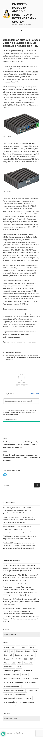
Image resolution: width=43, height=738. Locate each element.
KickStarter (18, 655)
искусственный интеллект (13, 698)
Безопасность (28, 671)
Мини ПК (26, 678)
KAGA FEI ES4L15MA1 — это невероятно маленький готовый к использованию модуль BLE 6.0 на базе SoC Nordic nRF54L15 (21, 519)
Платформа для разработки (14, 690)
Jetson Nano (25, 356)
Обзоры (35, 678)
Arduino (32, 647)
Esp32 (35, 651)
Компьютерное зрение (12, 678)
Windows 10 (28, 663)
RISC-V (18, 659)
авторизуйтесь (34, 394)
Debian (27, 651)
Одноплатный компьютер (13, 682)
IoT (11, 655)
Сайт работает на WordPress (13, 733)
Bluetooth (19, 651)
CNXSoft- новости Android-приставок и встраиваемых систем (24, 13)
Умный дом (8, 694)
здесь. (34, 342)
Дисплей (16, 674)
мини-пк (28, 698)
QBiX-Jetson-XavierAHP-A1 (23, 327)
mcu (32, 655)
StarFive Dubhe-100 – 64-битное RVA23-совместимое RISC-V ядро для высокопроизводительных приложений (17, 529)
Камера (24, 674)
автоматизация (20, 694)
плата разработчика (27, 702)
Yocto (19, 667)
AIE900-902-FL (14, 159)
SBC (25, 659)
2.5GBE (7, 647)
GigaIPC (17, 356)
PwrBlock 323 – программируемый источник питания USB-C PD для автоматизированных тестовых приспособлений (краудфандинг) (19, 545)
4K (13, 647)
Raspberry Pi (8, 659)
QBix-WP (35, 71)
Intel (5, 655)
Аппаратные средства (13, 353)
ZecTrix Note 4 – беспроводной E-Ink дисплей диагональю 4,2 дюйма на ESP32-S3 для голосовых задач (21, 601)
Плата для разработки (12, 686)
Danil (15, 37)
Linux (10, 358)
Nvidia (14, 358)
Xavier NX (25, 358)
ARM (6, 651)
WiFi (19, 663)
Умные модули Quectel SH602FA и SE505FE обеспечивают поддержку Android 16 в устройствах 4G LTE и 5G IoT (19, 510)
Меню (23, 31)
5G (18, 647)
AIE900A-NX (32, 151)
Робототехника (32, 690)
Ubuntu (19, 358)
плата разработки (10, 702)
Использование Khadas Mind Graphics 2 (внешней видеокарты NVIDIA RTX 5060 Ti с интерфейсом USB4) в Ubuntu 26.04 (21, 568)
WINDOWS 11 (9, 667)
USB (13, 663)
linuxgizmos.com (13, 337)
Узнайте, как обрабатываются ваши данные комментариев (19, 413)
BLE (12, 651)
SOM (32, 659)
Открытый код (30, 682)
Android (24, 647)
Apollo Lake (10, 356)
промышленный (10, 706)
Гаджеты (7, 674)
